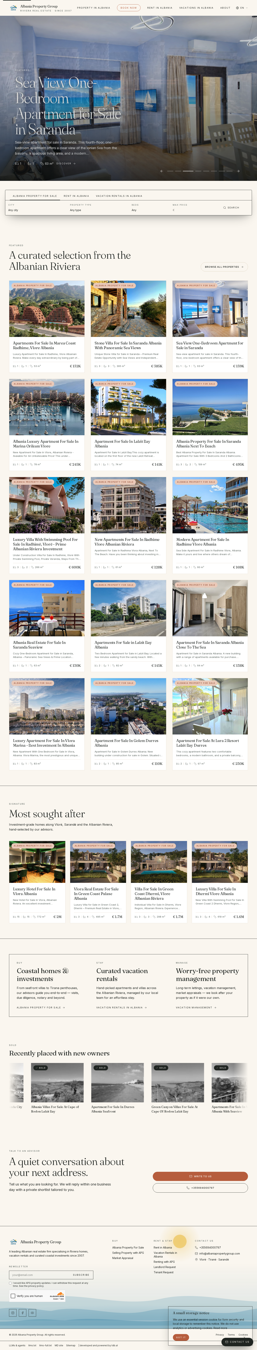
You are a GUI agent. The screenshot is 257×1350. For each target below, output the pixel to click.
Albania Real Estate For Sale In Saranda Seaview (39, 644)
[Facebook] (22, 1313)
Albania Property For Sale (35, 196)
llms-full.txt (45, 1345)
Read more (220, 1328)
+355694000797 (202, 1187)
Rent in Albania (160, 7)
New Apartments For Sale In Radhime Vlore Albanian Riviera (127, 541)
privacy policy (35, 1286)
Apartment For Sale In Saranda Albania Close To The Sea (210, 644)
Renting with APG (164, 1261)
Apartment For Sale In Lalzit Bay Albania (122, 443)
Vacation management (194, 1007)
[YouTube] (32, 1313)
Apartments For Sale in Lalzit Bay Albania (123, 644)
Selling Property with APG (128, 1252)
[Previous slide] (162, 171)
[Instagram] (13, 1313)
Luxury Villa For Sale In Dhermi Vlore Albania (216, 891)
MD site (59, 1345)
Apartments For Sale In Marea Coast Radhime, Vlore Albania (44, 345)
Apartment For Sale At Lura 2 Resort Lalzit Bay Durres (207, 743)
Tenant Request (163, 1272)
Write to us (202, 1176)
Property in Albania (93, 7)
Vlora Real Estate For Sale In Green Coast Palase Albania (96, 894)
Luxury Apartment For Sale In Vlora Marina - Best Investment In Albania (44, 743)
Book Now (129, 7)
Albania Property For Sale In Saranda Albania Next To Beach (208, 443)
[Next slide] (238, 171)
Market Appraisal (122, 1258)
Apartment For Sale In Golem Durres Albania (126, 743)
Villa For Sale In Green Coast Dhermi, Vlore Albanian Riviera (154, 894)
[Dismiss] (244, 1337)
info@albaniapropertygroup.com (219, 1253)
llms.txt (32, 1345)
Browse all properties (222, 266)
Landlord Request (165, 1267)
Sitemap (70, 1345)
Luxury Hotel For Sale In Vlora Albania (34, 891)
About (225, 7)
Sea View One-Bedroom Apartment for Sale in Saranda (209, 345)
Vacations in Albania (196, 7)
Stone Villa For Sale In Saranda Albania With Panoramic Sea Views (128, 345)
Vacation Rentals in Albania (119, 196)
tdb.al (115, 1345)
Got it (181, 1337)
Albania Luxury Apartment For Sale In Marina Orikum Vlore (45, 443)
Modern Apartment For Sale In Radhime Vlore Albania (202, 541)
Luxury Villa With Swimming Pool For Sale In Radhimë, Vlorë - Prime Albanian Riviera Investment (45, 544)
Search (233, 207)
